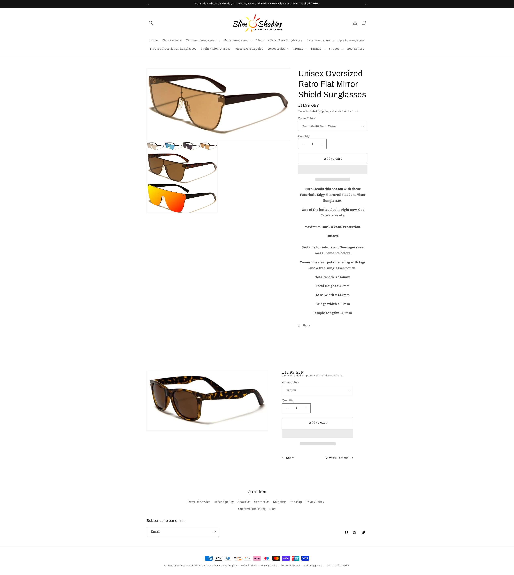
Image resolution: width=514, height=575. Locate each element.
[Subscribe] (214, 531)
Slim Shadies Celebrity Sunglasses (193, 565)
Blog (272, 509)
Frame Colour (307, 118)
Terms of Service (199, 502)
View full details (337, 458)
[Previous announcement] (148, 4)
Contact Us (262, 502)
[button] (332, 169)
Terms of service (290, 565)
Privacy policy (269, 565)
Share (306, 325)
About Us (243, 502)
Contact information (338, 565)
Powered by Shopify (225, 565)
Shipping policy (313, 565)
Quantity (304, 136)
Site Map (296, 502)
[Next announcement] (366, 4)
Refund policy (224, 502)
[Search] (151, 22)
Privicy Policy (315, 502)
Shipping (324, 111)
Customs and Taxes (252, 509)
